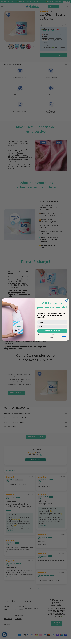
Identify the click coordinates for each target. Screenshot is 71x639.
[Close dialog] (66, 300)
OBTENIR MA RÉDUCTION (52, 331)
